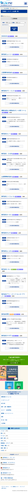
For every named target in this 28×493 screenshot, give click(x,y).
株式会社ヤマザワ (7, 335)
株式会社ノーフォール (8, 196)
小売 (10, 8)
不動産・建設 (4, 445)
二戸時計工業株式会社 (8, 478)
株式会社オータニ (7, 214)
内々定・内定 (4, 420)
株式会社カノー (6, 133)
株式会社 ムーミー (7, 54)
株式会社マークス (7, 472)
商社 (2, 433)
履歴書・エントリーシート (7, 413)
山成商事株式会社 (7, 176)
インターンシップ (5, 400)
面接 (2, 416)
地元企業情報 (6, 8)
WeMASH (4, 36)
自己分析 (3, 403)
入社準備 (3, 423)
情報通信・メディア (5, 443)
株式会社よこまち (7, 251)
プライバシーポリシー (5, 486)
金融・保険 (3, 448)
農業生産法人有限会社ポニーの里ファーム (14, 110)
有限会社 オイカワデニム (9, 462)
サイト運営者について (15, 486)
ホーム (2, 8)
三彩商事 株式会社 (7, 72)
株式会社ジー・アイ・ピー (9, 457)
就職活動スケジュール (6, 396)
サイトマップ (22, 486)
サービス (3, 435)
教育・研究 (3, 438)
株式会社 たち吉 (7, 153)
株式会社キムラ (6, 233)
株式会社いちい (6, 269)
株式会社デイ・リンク (8, 90)
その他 (2, 450)
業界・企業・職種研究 (6, 406)
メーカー (3, 430)
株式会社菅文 (5, 314)
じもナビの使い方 (14, 362)
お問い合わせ (3, 488)
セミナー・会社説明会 (6, 410)
